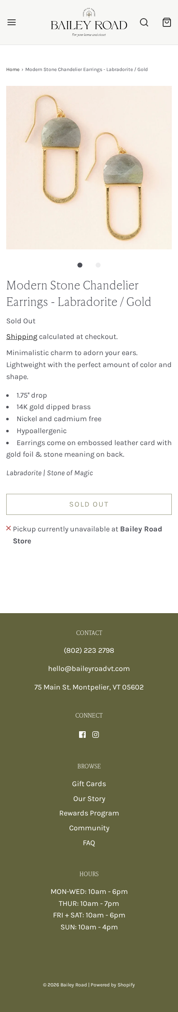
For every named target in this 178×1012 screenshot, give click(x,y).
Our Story (89, 798)
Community (89, 827)
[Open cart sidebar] (166, 22)
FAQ (89, 842)
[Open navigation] (11, 22)
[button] (89, 168)
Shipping (21, 336)
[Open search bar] (143, 22)
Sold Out (89, 504)
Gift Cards (89, 783)
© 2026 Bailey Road (65, 985)
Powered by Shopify (113, 985)
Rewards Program (89, 813)
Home (12, 69)
